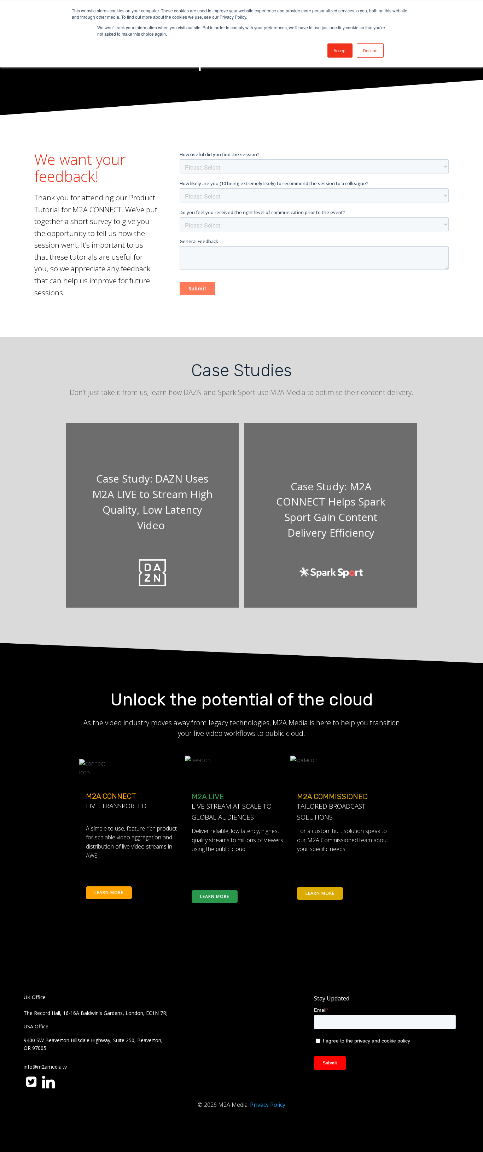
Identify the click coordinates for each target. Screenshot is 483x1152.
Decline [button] (370, 50)
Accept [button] (340, 50)
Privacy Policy (267, 1105)
